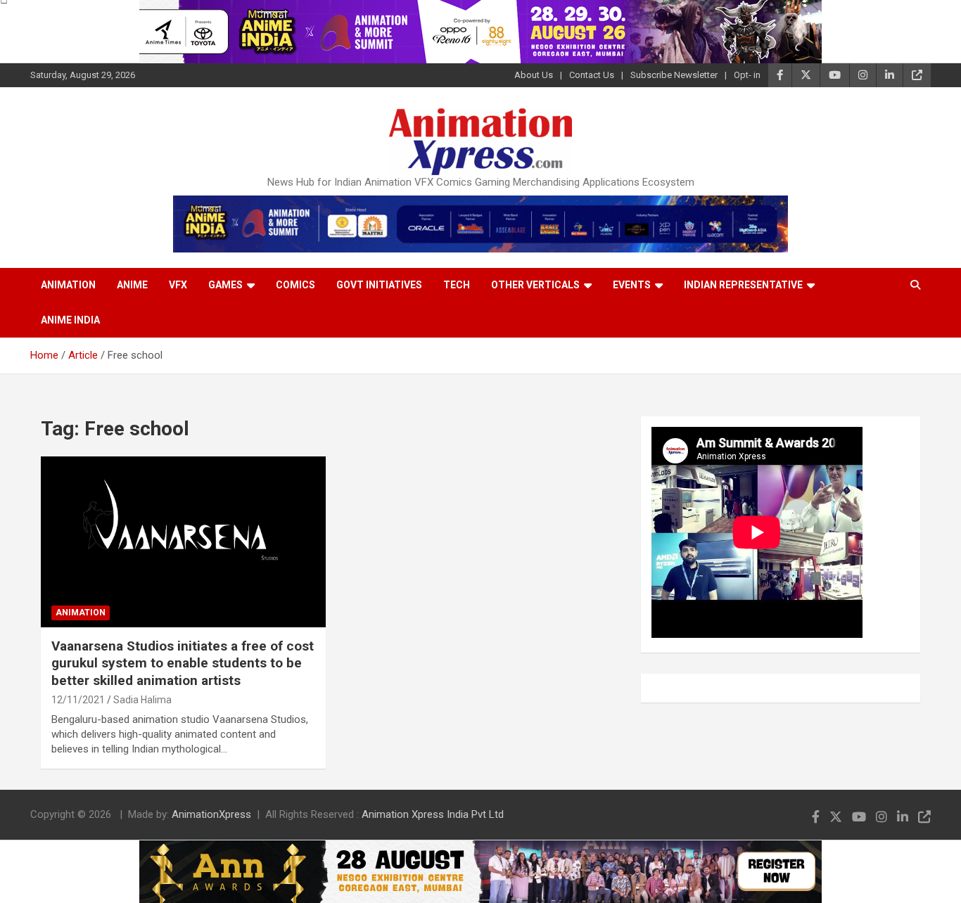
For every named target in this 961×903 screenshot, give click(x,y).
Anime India (70, 320)
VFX (178, 284)
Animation (68, 284)
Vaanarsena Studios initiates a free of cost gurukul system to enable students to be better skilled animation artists (182, 663)
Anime (132, 284)
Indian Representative (743, 284)
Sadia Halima (142, 699)
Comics (295, 284)
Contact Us (591, 75)
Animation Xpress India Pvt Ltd (433, 814)
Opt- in (747, 75)
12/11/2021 (78, 699)
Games (225, 284)
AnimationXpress (211, 814)
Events (632, 284)
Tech (456, 284)
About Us (533, 75)
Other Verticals (535, 284)
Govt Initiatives (379, 284)
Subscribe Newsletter (674, 75)
